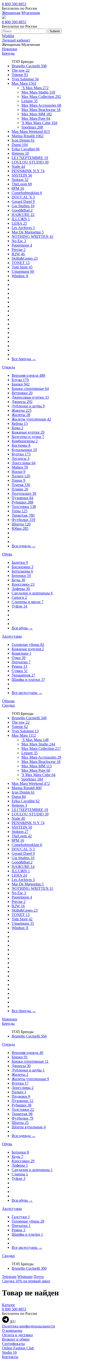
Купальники (24, 450)
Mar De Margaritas (28, 232)
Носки (18, 472)
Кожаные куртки (28, 432)
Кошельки (21, 653)
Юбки (20, 528)
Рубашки (22, 502)
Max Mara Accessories (41, 105)
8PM (18, 188)
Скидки (8, 705)
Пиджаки (21, 1096)
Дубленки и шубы (28, 406)
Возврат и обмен (16, 1339)
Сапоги (19, 597)
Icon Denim (23, 140)
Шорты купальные (29, 1127)
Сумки (20, 671)
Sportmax (32, 127)
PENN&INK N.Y (28, 171)
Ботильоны (22, 571)
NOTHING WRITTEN (32, 236)
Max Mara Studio (38, 92)
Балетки (20, 562)
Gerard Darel (23, 201)
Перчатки (21, 662)
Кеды (18, 580)
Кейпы (20, 423)
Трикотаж (23, 515)
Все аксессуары (27, 693)
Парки (18, 480)
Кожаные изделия (28, 649)
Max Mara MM (36, 114)
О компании (12, 1330)
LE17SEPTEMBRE (30, 158)
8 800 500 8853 (14, 4)
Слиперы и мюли (27, 602)
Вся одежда (23, 546)
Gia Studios (23, 206)
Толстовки (24, 507)
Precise (18, 250)
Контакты (10, 1357)
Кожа (17, 428)
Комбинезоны (25, 441)
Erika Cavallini (26, 149)
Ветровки (22, 393)
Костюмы (21, 445)
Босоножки (22, 567)
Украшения (23, 675)
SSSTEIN (22, 175)
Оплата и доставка (17, 1335)
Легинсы (20, 458)
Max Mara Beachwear (40, 110)
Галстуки (21, 1217)
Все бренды (24, 359)
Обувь (7, 554)
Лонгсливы (23, 463)
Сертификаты (13, 1344)
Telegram (9, 1277)
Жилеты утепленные (31, 419)
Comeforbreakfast (27, 193)
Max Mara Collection (41, 96)
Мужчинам (30, 13)
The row (21, 70)
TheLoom (22, 184)
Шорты (21, 524)
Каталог (8, 1305)
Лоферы (21, 589)
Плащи (20, 489)
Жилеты (21, 415)
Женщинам (11, 13)
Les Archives (23, 228)
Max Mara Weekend (31, 131)
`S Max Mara (35, 88)
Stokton (20, 180)
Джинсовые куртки (30, 397)
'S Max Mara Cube (39, 123)
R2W (18, 254)
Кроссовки (23, 584)
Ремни (19, 666)
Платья (21, 485)
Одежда (8, 367)
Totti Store (22, 267)
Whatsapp (25, 1277)
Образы (8, 701)
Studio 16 (9, 1352)
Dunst (20, 145)
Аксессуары (12, 636)
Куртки (21, 454)
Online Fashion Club (18, 1348)
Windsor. (20, 276)
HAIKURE (23, 215)
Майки (20, 467)
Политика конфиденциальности (28, 1326)
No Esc (19, 241)
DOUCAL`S (23, 197)
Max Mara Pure (35, 118)
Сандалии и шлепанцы (32, 593)
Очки (18, 658)
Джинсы (22, 402)
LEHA (19, 223)
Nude (18, 166)
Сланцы (20, 1174)
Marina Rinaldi (27, 136)
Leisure (29, 101)
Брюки (21, 384)
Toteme (20, 75)
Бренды (8, 53)
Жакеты (22, 410)
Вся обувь (22, 628)
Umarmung (23, 271)
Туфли (19, 606)
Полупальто (24, 493)
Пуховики (22, 498)
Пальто (21, 476)
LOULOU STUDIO (30, 162)
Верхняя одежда (28, 375)
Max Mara (24, 83)
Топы (19, 511)
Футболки (23, 520)
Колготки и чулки (28, 437)
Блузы (20, 380)
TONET (21, 263)
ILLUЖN (21, 219)
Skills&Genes (25, 258)
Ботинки (21, 576)
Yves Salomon (25, 79)
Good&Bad (22, 210)
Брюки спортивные (30, 388)
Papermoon (22, 245)
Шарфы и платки (28, 679)
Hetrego (20, 153)
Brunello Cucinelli (29, 66)
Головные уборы (28, 644)
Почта (38, 1277)
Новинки (9, 49)
